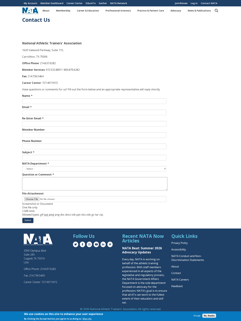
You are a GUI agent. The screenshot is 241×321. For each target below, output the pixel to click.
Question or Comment (37, 174)
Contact (176, 273)
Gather (103, 3)
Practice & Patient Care (150, 10)
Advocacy (176, 10)
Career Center (74, 3)
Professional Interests (118, 10)
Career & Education (88, 10)
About (46, 10)
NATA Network (118, 3)
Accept (197, 315)
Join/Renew (181, 3)
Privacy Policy (179, 243)
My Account (30, 3)
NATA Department (34, 163)
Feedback (177, 286)
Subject (27, 152)
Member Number (33, 129)
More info (87, 318)
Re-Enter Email (31, 118)
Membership (63, 10)
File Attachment (33, 193)
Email (25, 107)
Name (26, 96)
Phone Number (32, 141)
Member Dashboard (51, 3)
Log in (194, 3)
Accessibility (178, 249)
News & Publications (199, 10)
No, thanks (209, 315)
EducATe (91, 3)
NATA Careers (180, 279)
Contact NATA (209, 3)
